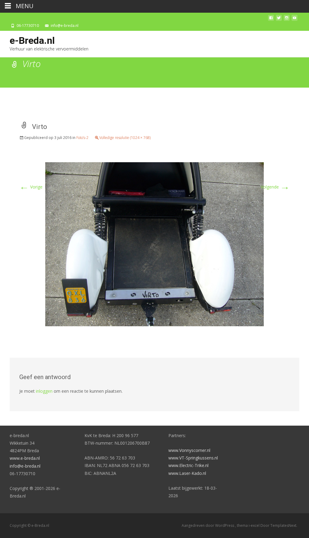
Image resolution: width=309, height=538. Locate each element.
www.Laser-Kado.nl (187, 473)
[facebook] (271, 19)
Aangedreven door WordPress (208, 525)
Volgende (275, 187)
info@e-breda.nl (25, 466)
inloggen (44, 391)
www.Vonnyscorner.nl (189, 450)
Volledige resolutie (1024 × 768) (125, 137)
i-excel (254, 525)
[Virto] (154, 243)
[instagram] (287, 19)
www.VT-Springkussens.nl (193, 458)
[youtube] (294, 19)
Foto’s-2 (82, 137)
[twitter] (279, 19)
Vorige (31, 187)
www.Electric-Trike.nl (188, 465)
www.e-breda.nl (25, 458)
